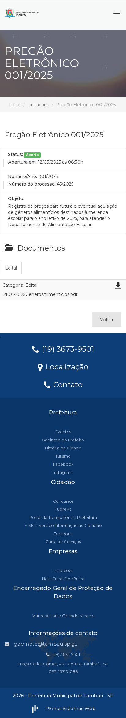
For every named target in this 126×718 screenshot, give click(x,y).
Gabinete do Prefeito (63, 439)
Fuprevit (63, 509)
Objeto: (16, 198)
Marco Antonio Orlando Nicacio (63, 615)
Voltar (106, 320)
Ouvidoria (63, 533)
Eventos (63, 431)
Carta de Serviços (63, 541)
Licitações (38, 105)
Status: (15, 154)
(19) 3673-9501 (66, 348)
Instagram (63, 472)
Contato (67, 384)
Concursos (63, 501)
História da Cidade (63, 447)
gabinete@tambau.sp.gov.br (50, 644)
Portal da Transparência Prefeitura (63, 517)
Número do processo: (32, 184)
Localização (65, 366)
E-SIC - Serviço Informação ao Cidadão (63, 525)
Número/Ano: (22, 176)
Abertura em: (22, 162)
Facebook (63, 464)
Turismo (63, 456)
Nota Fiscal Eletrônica (63, 578)
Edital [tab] (11, 268)
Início (14, 105)
